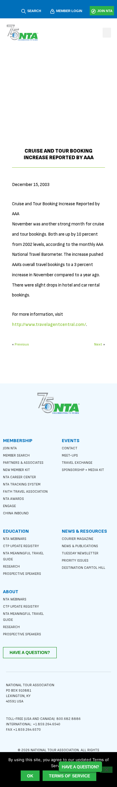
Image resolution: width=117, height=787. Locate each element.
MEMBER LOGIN (69, 11)
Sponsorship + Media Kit (83, 470)
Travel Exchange (77, 462)
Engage (9, 506)
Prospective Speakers (22, 574)
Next (98, 344)
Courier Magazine (77, 539)
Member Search (16, 455)
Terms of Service (69, 775)
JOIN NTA (104, 11)
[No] (106, 770)
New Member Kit (16, 470)
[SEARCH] (23, 11)
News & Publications (80, 546)
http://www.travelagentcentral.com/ (49, 324)
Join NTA (10, 448)
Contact (69, 448)
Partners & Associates (23, 462)
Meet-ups (70, 455)
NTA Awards (13, 499)
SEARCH (34, 11)
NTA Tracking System (21, 484)
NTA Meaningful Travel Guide (23, 556)
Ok (30, 775)
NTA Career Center (19, 477)
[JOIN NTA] (93, 11)
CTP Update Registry (21, 546)
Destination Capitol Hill (83, 567)
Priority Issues (75, 560)
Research (11, 566)
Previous (22, 344)
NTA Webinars (14, 539)
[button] (107, 33)
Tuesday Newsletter (80, 553)
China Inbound (16, 513)
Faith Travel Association (25, 491)
